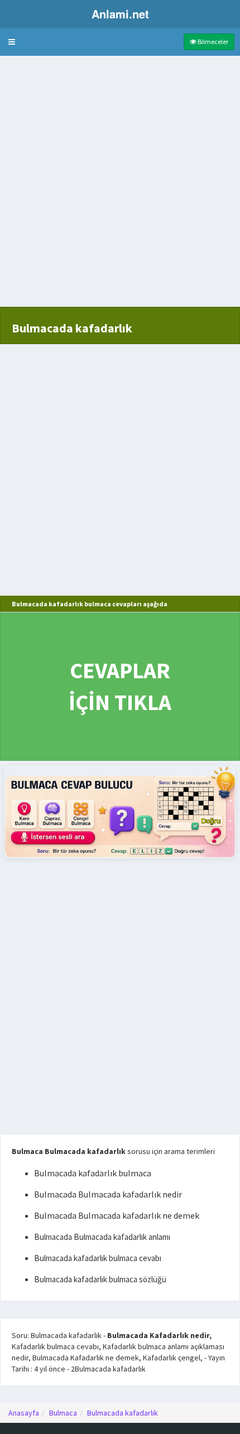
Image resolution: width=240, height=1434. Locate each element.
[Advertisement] (120, 187)
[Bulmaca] (120, 811)
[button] (11, 42)
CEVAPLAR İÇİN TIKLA (120, 686)
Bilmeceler (212, 41)
